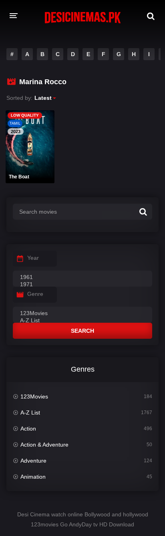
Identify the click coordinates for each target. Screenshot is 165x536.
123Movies (34, 396)
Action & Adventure (44, 444)
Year (33, 258)
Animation (33, 476)
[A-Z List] (82, 320)
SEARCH (82, 331)
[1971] (82, 284)
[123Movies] (82, 313)
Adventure (33, 460)
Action (28, 428)
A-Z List (30, 412)
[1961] (82, 277)
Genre (35, 294)
